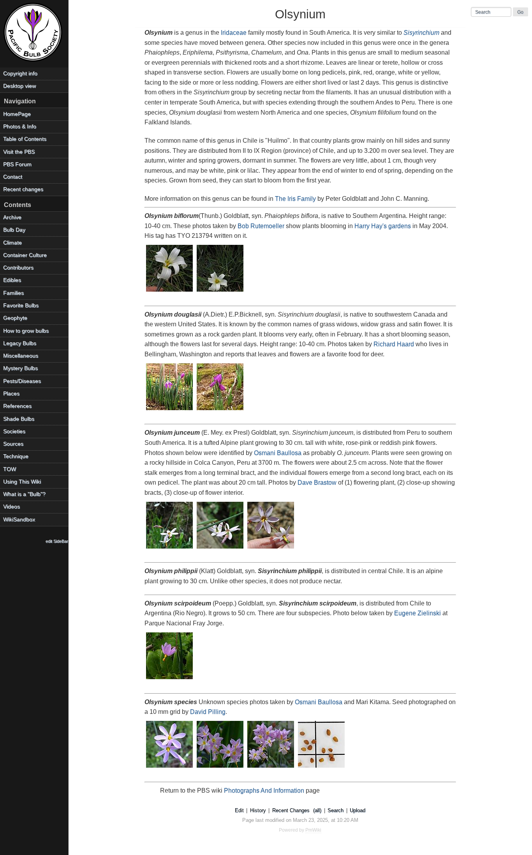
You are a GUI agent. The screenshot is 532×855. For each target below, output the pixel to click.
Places (11, 394)
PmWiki (313, 830)
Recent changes (23, 189)
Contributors (18, 268)
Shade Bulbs (18, 419)
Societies (14, 431)
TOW (9, 469)
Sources (13, 444)
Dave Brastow (317, 482)
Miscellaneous (20, 356)
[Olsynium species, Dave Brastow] (169, 549)
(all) (317, 810)
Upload (357, 810)
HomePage (17, 114)
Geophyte (15, 318)
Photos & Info (19, 126)
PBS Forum (17, 164)
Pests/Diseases (22, 381)
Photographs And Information (264, 790)
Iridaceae (234, 32)
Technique (15, 456)
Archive (12, 217)
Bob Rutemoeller (261, 226)
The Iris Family (295, 198)
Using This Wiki (22, 482)
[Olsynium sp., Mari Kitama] (220, 768)
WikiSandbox (19, 519)
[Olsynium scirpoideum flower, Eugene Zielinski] (169, 679)
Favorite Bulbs (21, 305)
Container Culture (25, 255)
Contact (12, 177)
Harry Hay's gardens (382, 226)
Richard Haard (393, 344)
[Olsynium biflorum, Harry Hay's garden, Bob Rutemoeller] (169, 292)
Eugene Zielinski (417, 613)
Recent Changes (291, 810)
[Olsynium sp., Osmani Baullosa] (169, 768)
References (17, 406)
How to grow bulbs (26, 331)
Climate (12, 243)
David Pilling (207, 711)
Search (336, 810)
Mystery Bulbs (20, 368)
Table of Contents (24, 139)
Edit (239, 810)
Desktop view (19, 86)
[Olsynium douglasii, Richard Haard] (169, 410)
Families (13, 293)
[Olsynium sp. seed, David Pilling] (321, 768)
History (258, 810)
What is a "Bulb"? (24, 494)
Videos (11, 507)
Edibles (12, 280)
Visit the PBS (19, 152)
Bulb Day (14, 230)
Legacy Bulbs (19, 343)
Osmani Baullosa (277, 453)
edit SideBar (57, 541)
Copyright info (20, 73)
